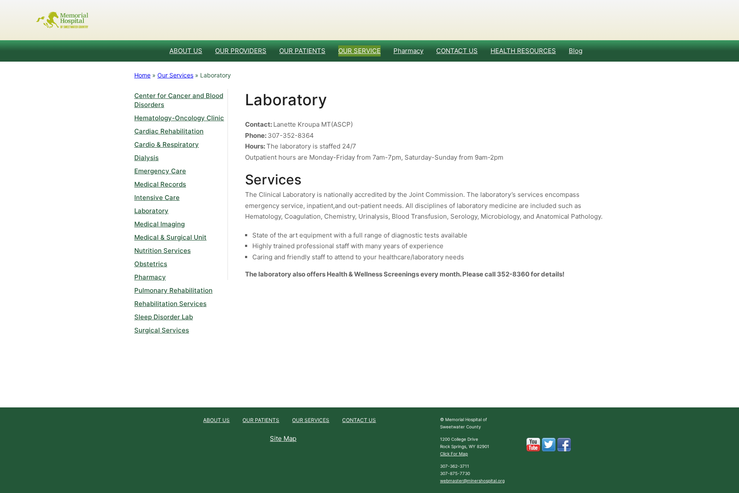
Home (142, 75)
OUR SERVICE (359, 51)
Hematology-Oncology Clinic (179, 118)
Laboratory (151, 211)
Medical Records (160, 184)
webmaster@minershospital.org (472, 480)
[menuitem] (185, 50)
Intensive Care (157, 197)
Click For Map (454, 453)
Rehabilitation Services (170, 304)
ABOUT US (185, 51)
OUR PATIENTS (302, 51)
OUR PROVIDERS (240, 51)
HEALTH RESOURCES (523, 51)
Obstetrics (150, 264)
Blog (575, 51)
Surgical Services (161, 330)
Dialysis (146, 158)
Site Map (283, 438)
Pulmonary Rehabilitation (173, 290)
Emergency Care (160, 171)
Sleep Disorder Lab (163, 317)
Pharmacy (408, 51)
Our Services (175, 75)
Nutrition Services (162, 250)
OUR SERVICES (310, 420)
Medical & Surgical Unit (170, 237)
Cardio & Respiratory (166, 144)
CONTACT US (457, 51)
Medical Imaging (159, 224)
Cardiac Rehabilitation (169, 131)
